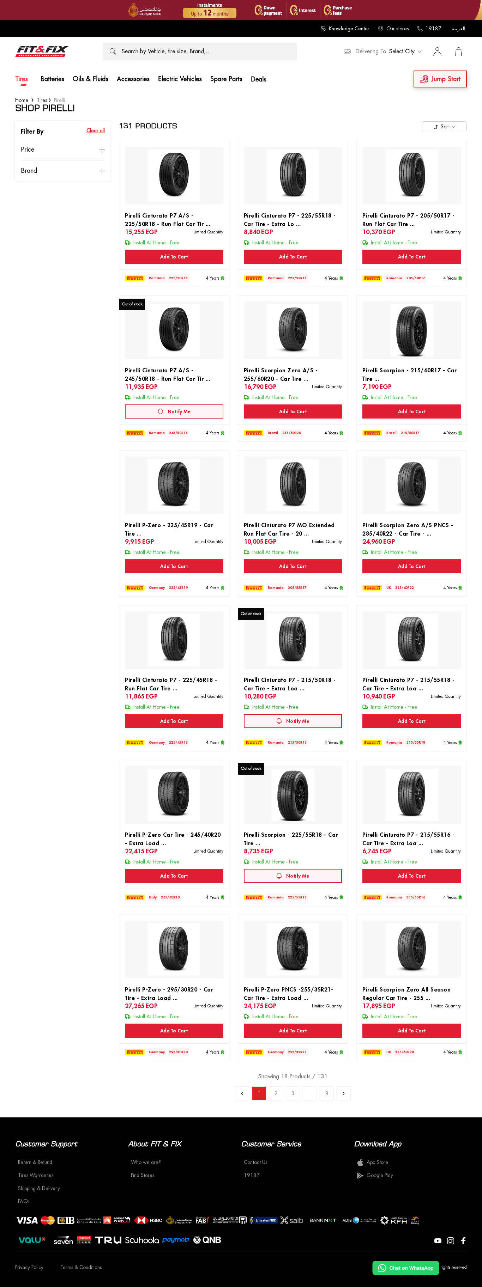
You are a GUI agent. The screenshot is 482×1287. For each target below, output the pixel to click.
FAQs (23, 1201)
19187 (433, 28)
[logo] (42, 51)
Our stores (397, 28)
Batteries (52, 79)
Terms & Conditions (81, 1267)
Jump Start (446, 79)
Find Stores (142, 1175)
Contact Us (255, 1162)
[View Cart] (458, 51)
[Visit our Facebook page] (463, 1240)
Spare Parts (226, 79)
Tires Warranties (35, 1175)
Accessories (133, 79)
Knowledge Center (349, 28)
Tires (21, 79)
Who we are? (146, 1162)
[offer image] (241, 10)
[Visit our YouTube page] (437, 1240)
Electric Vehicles (180, 79)
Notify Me (179, 411)
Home (21, 100)
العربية (458, 28)
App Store (377, 1162)
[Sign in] (437, 51)
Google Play (380, 1175)
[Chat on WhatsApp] (406, 1267)
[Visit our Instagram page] (450, 1240)
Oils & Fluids (90, 79)
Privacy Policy (29, 1267)
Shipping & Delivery (39, 1188)
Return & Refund (35, 1162)
